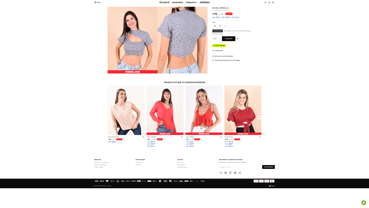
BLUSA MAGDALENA (113, 137)
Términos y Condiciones (101, 162)
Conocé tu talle (217, 31)
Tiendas (138, 165)
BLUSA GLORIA (229, 137)
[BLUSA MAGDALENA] (126, 110)
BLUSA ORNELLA (190, 137)
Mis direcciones (182, 167)
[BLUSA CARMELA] (165, 110)
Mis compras (181, 165)
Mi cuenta (180, 162)
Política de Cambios (100, 165)
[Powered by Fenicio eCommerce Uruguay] (272, 185)
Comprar (228, 39)
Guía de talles (218, 34)
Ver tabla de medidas (244, 31)
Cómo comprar (98, 167)
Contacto (138, 162)
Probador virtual (230, 31)
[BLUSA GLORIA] (242, 110)
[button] (259, 118)
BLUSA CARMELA (151, 137)
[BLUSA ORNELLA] (203, 110)
